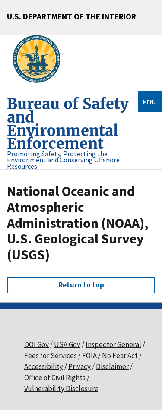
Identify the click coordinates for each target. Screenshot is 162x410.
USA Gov (67, 344)
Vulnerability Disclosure (61, 388)
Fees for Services (50, 355)
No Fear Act (120, 355)
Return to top (81, 285)
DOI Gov (36, 344)
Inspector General (113, 344)
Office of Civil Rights (55, 377)
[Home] (40, 59)
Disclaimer (112, 366)
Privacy (79, 366)
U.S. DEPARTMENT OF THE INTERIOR (71, 16)
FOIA (89, 355)
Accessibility (43, 366)
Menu (150, 102)
